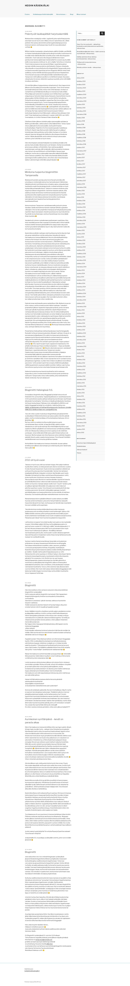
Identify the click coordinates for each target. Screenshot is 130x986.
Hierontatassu (60, 14)
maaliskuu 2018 (81, 137)
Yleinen (79, 453)
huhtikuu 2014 (81, 290)
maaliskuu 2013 (81, 333)
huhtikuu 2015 (81, 250)
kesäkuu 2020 (81, 84)
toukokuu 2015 (81, 247)
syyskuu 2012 (81, 353)
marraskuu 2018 (81, 114)
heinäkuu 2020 (81, 81)
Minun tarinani (81, 14)
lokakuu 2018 (81, 117)
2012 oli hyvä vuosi (35, 460)
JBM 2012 (49, 944)
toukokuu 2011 (81, 406)
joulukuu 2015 (81, 223)
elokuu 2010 (80, 432)
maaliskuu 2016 (81, 214)
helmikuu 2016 (81, 217)
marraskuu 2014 (81, 267)
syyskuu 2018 (81, 121)
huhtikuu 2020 (81, 91)
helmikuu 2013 (81, 336)
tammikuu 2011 (81, 419)
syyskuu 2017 (81, 157)
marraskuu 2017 (81, 151)
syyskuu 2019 (81, 104)
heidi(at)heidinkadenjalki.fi (32, 971)
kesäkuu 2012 (81, 363)
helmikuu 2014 (81, 296)
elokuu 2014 (80, 277)
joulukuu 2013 (81, 303)
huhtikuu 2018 (81, 134)
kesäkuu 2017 (81, 164)
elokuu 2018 (80, 124)
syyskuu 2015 (81, 233)
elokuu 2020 (80, 78)
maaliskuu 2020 (81, 94)
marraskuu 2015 (81, 227)
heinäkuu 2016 (81, 200)
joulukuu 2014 (81, 263)
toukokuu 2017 (81, 167)
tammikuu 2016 (81, 220)
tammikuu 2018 (81, 144)
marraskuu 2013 (81, 306)
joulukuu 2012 (81, 343)
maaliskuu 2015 (81, 253)
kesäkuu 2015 (81, 243)
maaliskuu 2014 (81, 293)
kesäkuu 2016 (81, 204)
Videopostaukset (82, 449)
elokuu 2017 (80, 160)
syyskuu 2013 (81, 313)
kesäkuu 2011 (81, 402)
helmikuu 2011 (81, 416)
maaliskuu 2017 (81, 174)
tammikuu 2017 (81, 180)
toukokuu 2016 (81, 207)
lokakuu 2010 (81, 426)
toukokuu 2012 (81, 366)
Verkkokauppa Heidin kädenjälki (43, 14)
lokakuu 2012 (81, 349)
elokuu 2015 (80, 237)
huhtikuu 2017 (81, 170)
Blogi (71, 14)
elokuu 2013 (80, 316)
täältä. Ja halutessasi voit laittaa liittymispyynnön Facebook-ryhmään (48, 407)
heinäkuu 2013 (81, 320)
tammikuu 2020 (81, 98)
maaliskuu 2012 (81, 373)
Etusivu (27, 14)
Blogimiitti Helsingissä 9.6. (39, 390)
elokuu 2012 (80, 356)
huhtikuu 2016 (81, 210)
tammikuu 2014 (81, 300)
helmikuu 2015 (81, 257)
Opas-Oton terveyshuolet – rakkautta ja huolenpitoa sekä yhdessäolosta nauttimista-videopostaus (90, 46)
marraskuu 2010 (81, 422)
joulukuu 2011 (81, 383)
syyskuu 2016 (81, 194)
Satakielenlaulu (81, 446)
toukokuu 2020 (81, 88)
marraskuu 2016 (81, 187)
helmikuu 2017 (81, 177)
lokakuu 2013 (81, 310)
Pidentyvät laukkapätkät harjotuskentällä (46, 34)
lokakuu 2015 (81, 230)
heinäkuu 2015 (81, 240)
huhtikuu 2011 (81, 409)
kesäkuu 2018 (81, 131)
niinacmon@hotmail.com (44, 940)
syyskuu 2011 (81, 392)
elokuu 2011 (80, 396)
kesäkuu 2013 (81, 323)
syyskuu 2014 (81, 273)
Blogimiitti (30, 585)
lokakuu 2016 (81, 190)
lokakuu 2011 (80, 389)
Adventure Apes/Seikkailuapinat (86, 443)
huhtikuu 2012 (81, 369)
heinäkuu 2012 (81, 359)
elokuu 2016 (80, 197)
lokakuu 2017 (81, 154)
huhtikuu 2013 (81, 330)
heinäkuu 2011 (81, 399)
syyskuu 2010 (81, 429)
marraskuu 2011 (81, 386)
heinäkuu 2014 (81, 280)
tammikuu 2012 (81, 379)
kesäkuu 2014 (81, 283)
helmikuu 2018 (81, 141)
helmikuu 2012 (81, 376)
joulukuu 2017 (81, 147)
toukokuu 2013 (81, 326)
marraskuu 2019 (81, 101)
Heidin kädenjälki (37, 5)
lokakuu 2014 (81, 270)
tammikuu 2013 (81, 339)
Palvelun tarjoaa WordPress (32, 982)
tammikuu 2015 (81, 260)
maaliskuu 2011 (81, 412)
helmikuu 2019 (81, 107)
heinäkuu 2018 (81, 127)
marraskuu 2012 (81, 346)
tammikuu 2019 (81, 111)
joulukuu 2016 (81, 184)
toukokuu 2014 (81, 286)
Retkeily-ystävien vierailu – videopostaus (89, 67)
